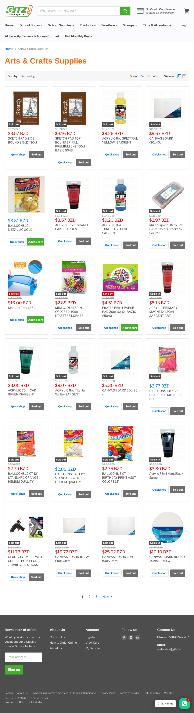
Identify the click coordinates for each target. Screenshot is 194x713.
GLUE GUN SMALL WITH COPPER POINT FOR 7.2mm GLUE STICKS (25, 561)
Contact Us (57, 637)
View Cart (92, 642)
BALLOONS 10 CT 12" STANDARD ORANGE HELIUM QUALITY (23, 477)
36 (148, 76)
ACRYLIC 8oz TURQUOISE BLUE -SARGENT (116, 229)
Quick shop (18, 154)
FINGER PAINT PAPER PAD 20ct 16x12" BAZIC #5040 (119, 312)
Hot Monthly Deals (78, 36)
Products (87, 25)
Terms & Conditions (84, 692)
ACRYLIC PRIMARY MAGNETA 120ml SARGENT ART (163, 312)
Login (184, 25)
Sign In (90, 637)
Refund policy (152, 692)
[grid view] (179, 76)
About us (56, 648)
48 (154, 76)
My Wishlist (94, 648)
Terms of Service (130, 692)
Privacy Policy (108, 692)
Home (9, 25)
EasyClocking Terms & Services (50, 692)
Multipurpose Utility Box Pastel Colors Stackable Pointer (166, 229)
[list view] (184, 76)
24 (142, 76)
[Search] (125, 11)
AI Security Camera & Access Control (32, 36)
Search (9, 692)
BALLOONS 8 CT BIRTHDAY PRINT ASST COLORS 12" (119, 477)
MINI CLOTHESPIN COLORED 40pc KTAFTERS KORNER (69, 312)
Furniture (108, 25)
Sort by (12, 76)
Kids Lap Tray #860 (22, 308)
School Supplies (60, 25)
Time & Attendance (157, 25)
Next (106, 596)
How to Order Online (63, 642)
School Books (30, 25)
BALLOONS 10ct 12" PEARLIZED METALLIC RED (165, 395)
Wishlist (169, 692)
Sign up (14, 669)
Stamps (129, 25)
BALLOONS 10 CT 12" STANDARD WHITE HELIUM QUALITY (70, 478)
